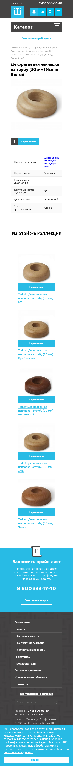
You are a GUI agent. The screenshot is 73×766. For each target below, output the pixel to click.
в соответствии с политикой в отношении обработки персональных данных (36, 749)
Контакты (21, 684)
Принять (36, 759)
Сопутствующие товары (31, 649)
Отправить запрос (37, 600)
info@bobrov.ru (34, 714)
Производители (25, 663)
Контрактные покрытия (30, 642)
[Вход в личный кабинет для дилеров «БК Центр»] (34, 12)
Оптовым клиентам (28, 670)
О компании (22, 622)
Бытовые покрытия (28, 636)
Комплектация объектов (31, 677)
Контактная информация (36, 693)
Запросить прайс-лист (36, 38)
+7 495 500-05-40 (49, 3)
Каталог (20, 629)
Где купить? (22, 656)
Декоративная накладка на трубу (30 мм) (51, 162)
